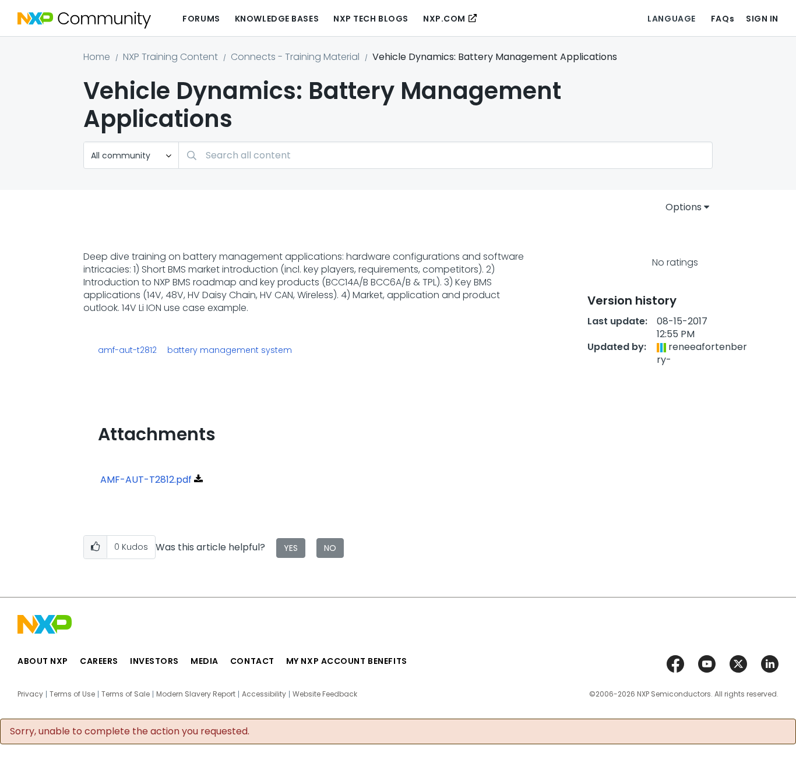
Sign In (762, 18)
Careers (99, 661)
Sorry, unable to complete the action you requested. (129, 731)
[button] (95, 547)
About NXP (42, 661)
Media (205, 661)
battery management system (229, 350)
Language (671, 18)
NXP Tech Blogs (370, 18)
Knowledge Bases (277, 18)
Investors (154, 661)
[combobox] (445, 155)
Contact (252, 661)
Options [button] (683, 207)
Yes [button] (291, 548)
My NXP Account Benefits (346, 661)
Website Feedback (325, 694)
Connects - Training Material (295, 56)
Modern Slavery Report (195, 694)
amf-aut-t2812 (127, 350)
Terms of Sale (125, 694)
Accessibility (264, 694)
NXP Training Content (170, 56)
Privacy (30, 694)
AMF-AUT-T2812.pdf (146, 479)
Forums (201, 18)
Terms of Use (72, 694)
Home (96, 56)
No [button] (330, 548)
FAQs (722, 18)
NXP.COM (444, 18)
